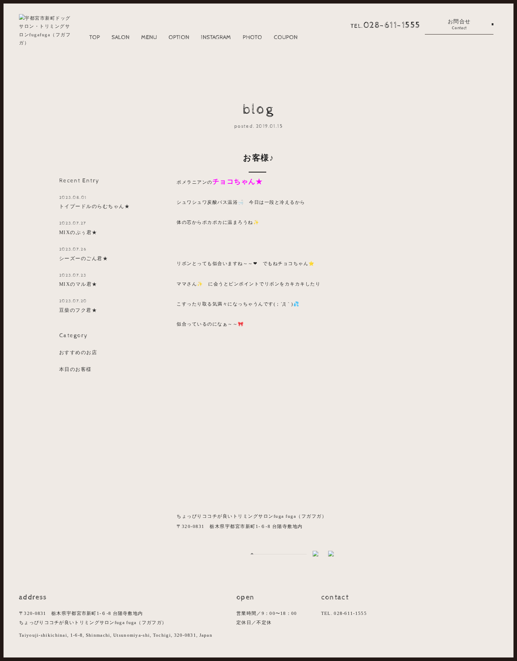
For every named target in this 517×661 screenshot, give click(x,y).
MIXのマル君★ (78, 280)
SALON (120, 37)
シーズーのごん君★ (83, 254)
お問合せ (459, 25)
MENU (149, 37)
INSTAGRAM (216, 37)
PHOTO (252, 37)
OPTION (178, 37)
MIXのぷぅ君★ (78, 228)
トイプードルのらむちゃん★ (94, 202)
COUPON (286, 37)
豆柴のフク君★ (78, 305)
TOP (94, 37)
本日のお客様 (75, 369)
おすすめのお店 (78, 352)
